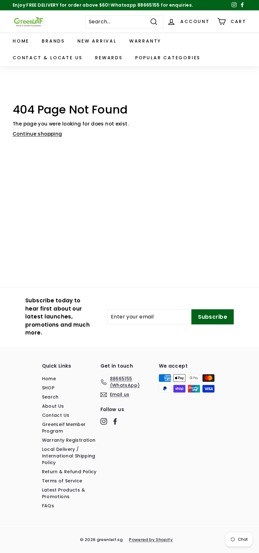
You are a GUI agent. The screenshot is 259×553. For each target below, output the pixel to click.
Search (50, 397)
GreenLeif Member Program (64, 427)
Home (21, 41)
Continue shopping (37, 134)
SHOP (48, 388)
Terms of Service (62, 481)
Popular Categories (167, 58)
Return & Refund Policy (69, 472)
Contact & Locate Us (47, 58)
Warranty (145, 41)
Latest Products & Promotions (63, 493)
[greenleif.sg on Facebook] (115, 421)
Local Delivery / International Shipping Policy (68, 456)
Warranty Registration (69, 440)
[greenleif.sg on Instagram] (103, 421)
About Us (53, 406)
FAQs (48, 506)
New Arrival (97, 41)
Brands (53, 41)
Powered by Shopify (151, 540)
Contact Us (55, 415)
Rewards (109, 58)
